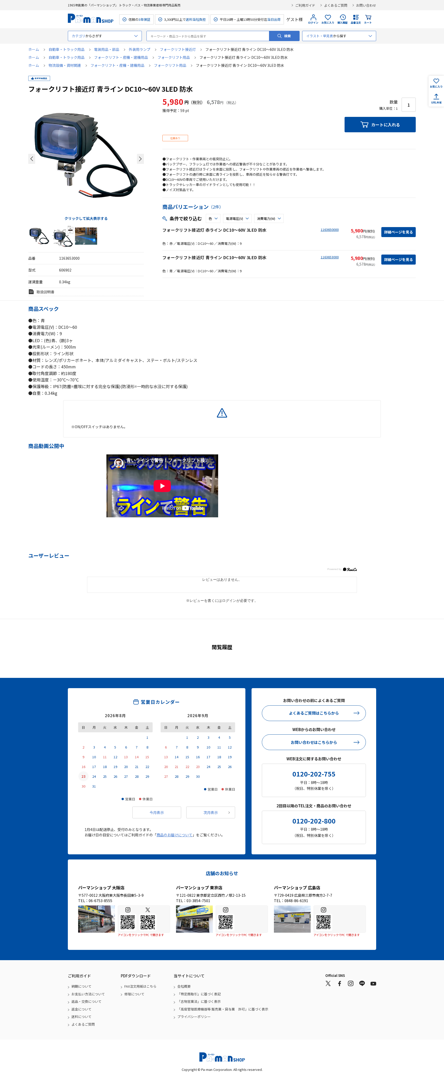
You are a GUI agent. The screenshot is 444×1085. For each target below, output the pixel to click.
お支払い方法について (88, 994)
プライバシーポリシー (194, 1016)
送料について (81, 1016)
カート (368, 22)
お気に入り (327, 22)
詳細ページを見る (398, 232)
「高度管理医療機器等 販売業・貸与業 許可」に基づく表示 (222, 1009)
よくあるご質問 (335, 5)
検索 (287, 35)
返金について (81, 1009)
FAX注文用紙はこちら (140, 986)
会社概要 (184, 986)
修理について (134, 994)
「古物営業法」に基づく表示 (199, 1001)
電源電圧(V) (234, 218)
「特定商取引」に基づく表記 (199, 994)
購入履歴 (342, 22)
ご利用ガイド (305, 5)
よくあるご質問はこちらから (314, 713)
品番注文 (356, 22)
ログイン (313, 22)
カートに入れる (385, 124)
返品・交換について (86, 1001)
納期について (81, 986)
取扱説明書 (45, 291)
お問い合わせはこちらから (314, 742)
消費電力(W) (266, 218)
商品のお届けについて (174, 834)
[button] (31, 159)
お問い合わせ (366, 5)
